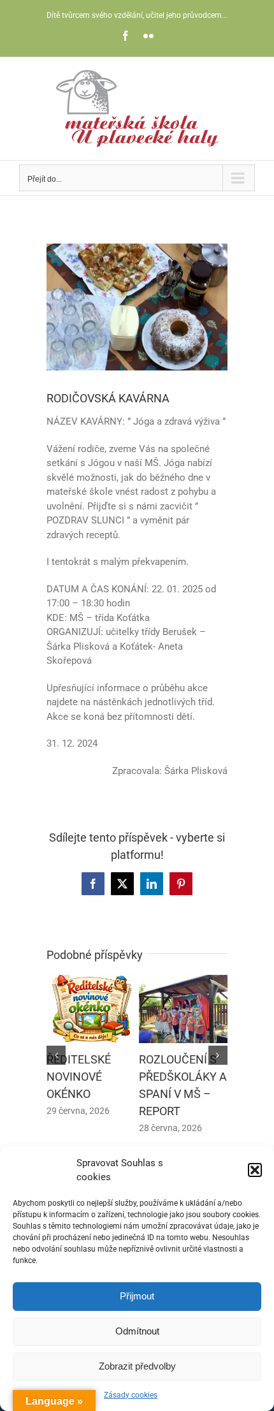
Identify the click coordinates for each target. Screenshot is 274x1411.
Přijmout (137, 1295)
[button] (255, 1170)
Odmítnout (137, 1331)
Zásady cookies (130, 1395)
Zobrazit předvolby (137, 1366)
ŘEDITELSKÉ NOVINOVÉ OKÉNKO (79, 1076)
